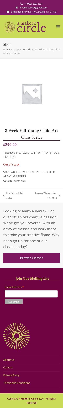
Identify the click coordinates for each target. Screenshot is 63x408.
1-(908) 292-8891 (33, 3)
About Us (9, 360)
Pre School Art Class (13, 195)
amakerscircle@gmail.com (33, 7)
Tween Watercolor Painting (43, 195)
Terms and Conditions (16, 383)
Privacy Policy (11, 375)
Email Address (14, 287)
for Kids (21, 180)
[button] (58, 26)
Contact (8, 367)
